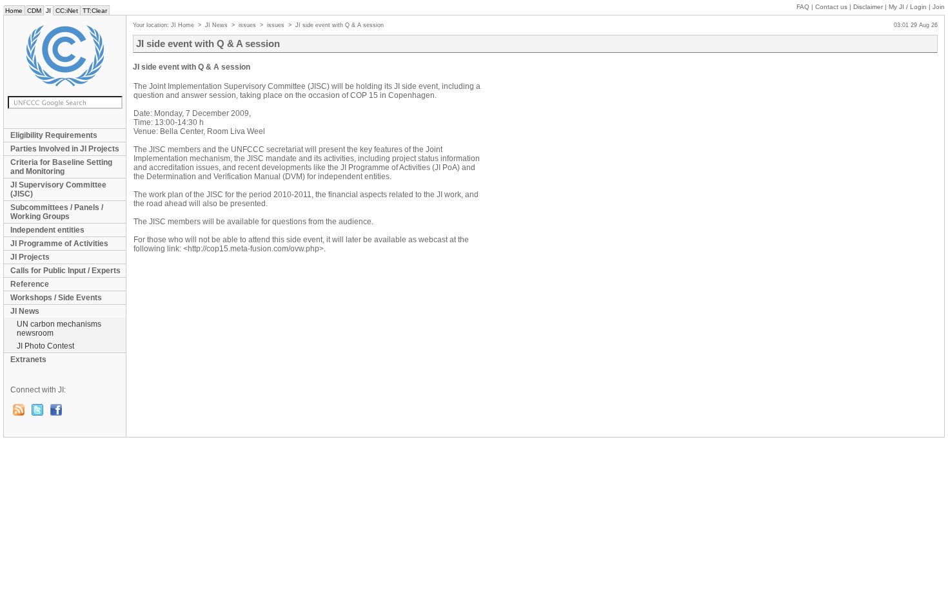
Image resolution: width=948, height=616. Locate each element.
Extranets (28, 359)
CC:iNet (67, 10)
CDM (34, 10)
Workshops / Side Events (56, 297)
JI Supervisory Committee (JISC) (58, 189)
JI (48, 10)
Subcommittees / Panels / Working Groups (56, 212)
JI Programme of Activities (59, 243)
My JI (908, 6)
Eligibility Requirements (53, 135)
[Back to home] (65, 55)
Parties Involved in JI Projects (64, 148)
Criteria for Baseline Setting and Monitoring (61, 167)
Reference (29, 284)
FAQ (802, 6)
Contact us (831, 6)
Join (939, 6)
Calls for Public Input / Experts (65, 270)
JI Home (182, 25)
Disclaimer (868, 6)
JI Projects (30, 257)
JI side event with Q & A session (339, 25)
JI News (24, 311)
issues (247, 25)
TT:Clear (95, 10)
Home (14, 10)
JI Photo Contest (45, 346)
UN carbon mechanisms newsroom (59, 329)
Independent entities (47, 230)
